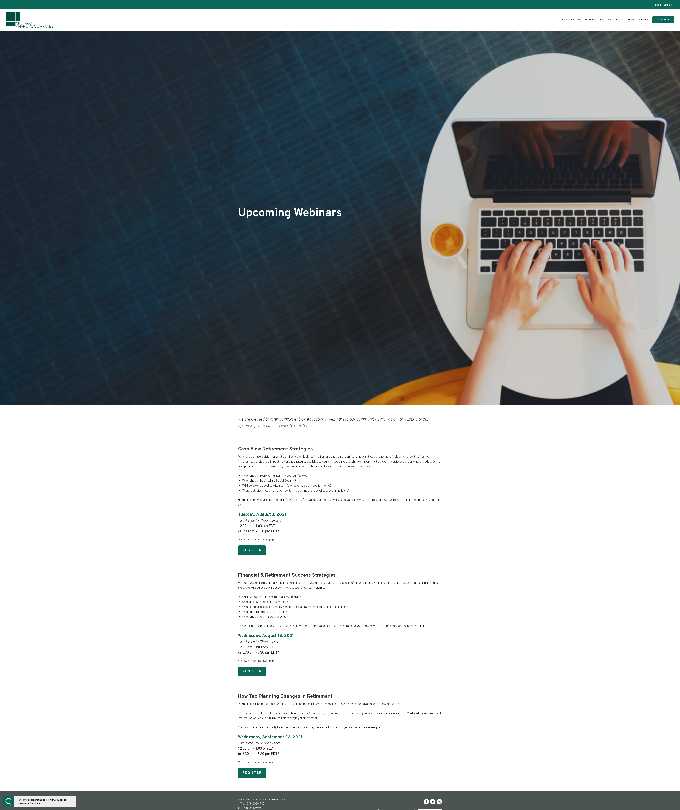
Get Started (663, 20)
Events (619, 20)
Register (252, 550)
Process (605, 20)
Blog (631, 20)
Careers (643, 20)
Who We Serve (587, 20)
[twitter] (433, 802)
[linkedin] (439, 802)
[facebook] (426, 802)
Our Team (568, 20)
